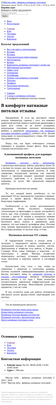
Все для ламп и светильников (21, 49)
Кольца (10, 62)
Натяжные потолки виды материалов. (30, 163)
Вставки (11, 54)
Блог (9, 31)
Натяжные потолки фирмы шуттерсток (20, 315)
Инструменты (14, 59)
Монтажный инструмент (19, 67)
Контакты (12, 39)
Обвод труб (12, 70)
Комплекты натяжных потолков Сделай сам (28, 65)
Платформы (13, 75)
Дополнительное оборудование (22, 57)
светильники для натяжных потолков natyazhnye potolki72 (28, 132)
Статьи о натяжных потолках (21, 96)
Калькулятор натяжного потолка (17, 312)
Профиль (11, 83)
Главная (11, 28)
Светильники (13, 88)
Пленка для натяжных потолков (22, 78)
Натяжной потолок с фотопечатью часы (20, 317)
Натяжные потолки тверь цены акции (19, 309)
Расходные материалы (18, 85)
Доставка (11, 34)
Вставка (11, 52)
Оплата (10, 36)
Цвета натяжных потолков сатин (17, 320)
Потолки (11, 80)
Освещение (12, 72)
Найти (4, 16)
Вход (9, 21)
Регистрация (13, 23)
